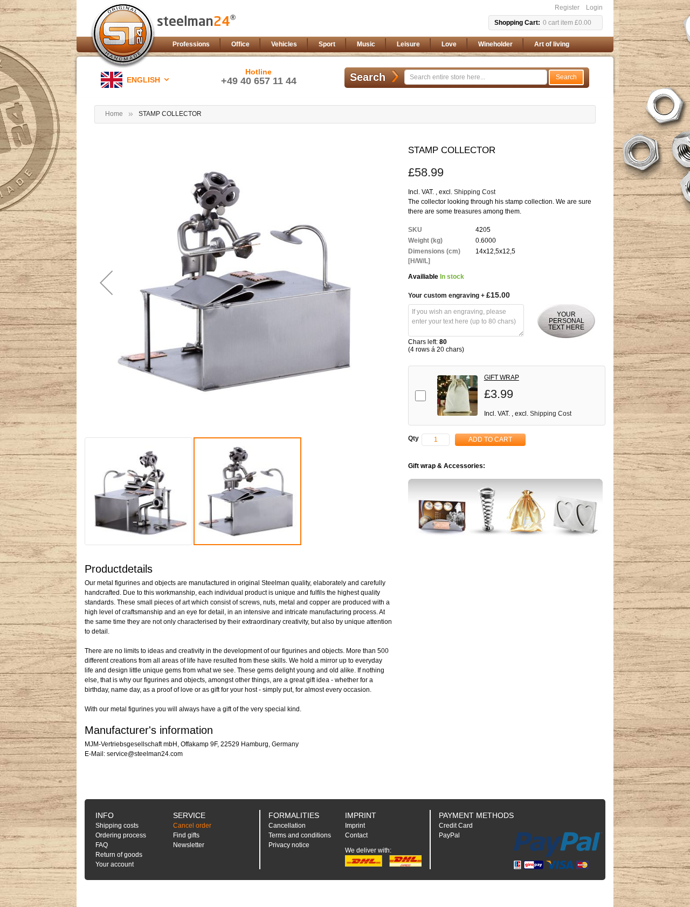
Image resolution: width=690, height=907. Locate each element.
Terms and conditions (299, 835)
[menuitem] (191, 44)
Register (567, 7)
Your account (114, 864)
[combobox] (475, 77)
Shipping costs (117, 825)
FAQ (101, 845)
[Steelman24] (123, 35)
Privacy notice (288, 845)
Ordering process (120, 835)
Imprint (355, 825)
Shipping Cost (474, 192)
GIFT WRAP (501, 377)
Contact (356, 835)
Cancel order (192, 825)
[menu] (385, 44)
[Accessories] (505, 509)
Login (594, 7)
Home (114, 114)
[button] (137, 80)
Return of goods (118, 854)
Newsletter (188, 845)
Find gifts (186, 835)
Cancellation (287, 825)
